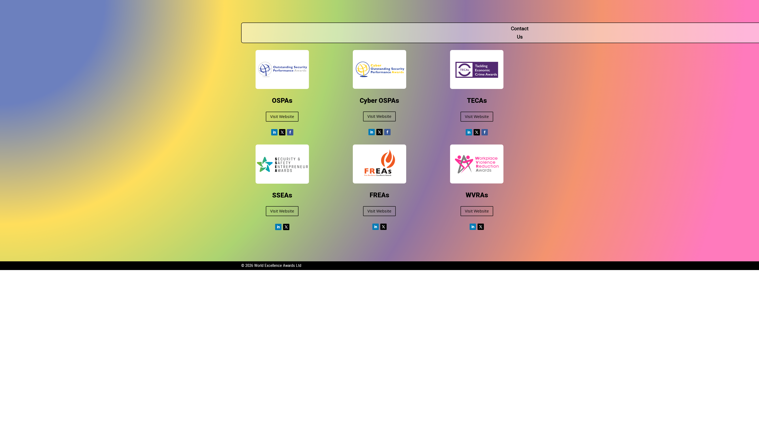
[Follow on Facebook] (290, 132)
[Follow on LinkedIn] (274, 132)
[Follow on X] (282, 132)
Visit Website (282, 116)
